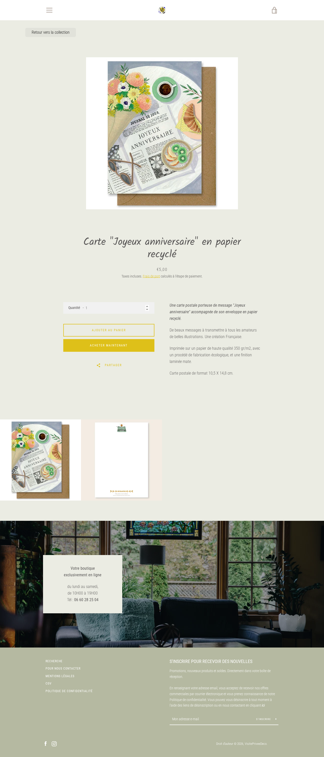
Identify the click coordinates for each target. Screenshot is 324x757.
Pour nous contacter (63, 668)
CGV (49, 683)
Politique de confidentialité (69, 691)
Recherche (54, 661)
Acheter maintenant (109, 345)
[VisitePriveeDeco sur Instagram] (54, 743)
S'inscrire (264, 719)
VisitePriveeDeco (256, 744)
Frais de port (151, 276)
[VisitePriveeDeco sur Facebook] (45, 743)
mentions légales (60, 676)
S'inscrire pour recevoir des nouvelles (211, 661)
